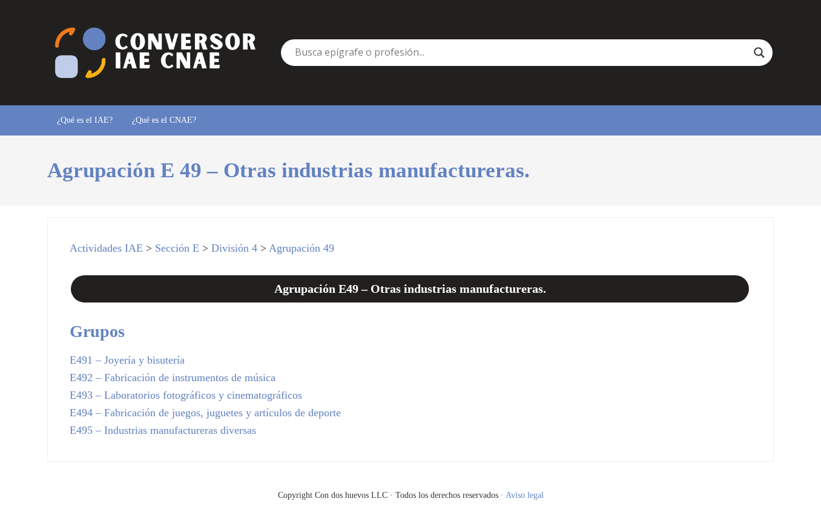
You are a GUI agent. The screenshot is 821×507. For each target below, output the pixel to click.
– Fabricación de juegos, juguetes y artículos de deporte (205, 413)
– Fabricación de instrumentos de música (172, 377)
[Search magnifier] (759, 52)
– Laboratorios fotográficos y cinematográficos (186, 395)
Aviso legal (525, 495)
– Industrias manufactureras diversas (163, 430)
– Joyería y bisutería (127, 360)
